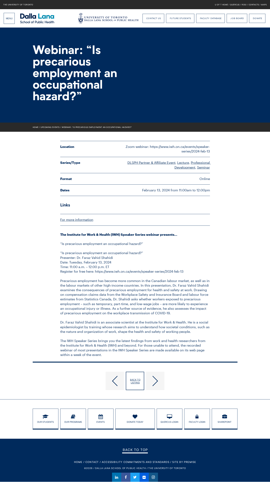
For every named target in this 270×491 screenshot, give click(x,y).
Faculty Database (211, 18)
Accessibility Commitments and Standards (135, 461)
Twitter (135, 477)
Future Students (180, 18)
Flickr (144, 477)
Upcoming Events (50, 127)
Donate (257, 18)
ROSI (244, 4)
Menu (9, 18)
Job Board (237, 18)
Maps (264, 4)
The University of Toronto (18, 4)
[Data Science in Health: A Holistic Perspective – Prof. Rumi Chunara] (78, 381)
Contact (92, 461)
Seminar (203, 167)
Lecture (183, 163)
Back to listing (135, 381)
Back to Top (135, 450)
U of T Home (221, 4)
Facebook (125, 477)
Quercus (235, 4)
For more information (76, 220)
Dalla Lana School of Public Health (37, 18)
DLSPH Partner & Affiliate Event (151, 163)
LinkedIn (116, 477)
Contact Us (153, 18)
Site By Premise (184, 461)
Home (36, 127)
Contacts (254, 4)
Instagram (153, 477)
